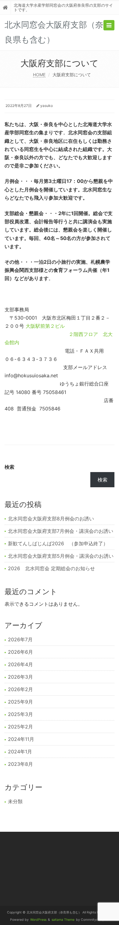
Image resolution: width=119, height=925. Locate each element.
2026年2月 (20, 689)
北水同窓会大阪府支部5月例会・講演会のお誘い (61, 556)
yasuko (46, 105)
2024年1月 (20, 752)
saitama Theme (63, 920)
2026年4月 (20, 664)
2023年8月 (20, 764)
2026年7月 (20, 639)
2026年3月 (20, 677)
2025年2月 (20, 727)
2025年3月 (20, 714)
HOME (39, 74)
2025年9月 (20, 702)
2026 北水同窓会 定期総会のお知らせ (51, 568)
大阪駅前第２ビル (45, 326)
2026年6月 (20, 652)
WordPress (38, 920)
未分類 (15, 801)
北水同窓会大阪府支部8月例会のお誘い (51, 519)
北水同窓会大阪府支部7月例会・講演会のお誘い (60, 531)
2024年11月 (21, 739)
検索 (9, 467)
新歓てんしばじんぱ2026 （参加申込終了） (58, 543)
